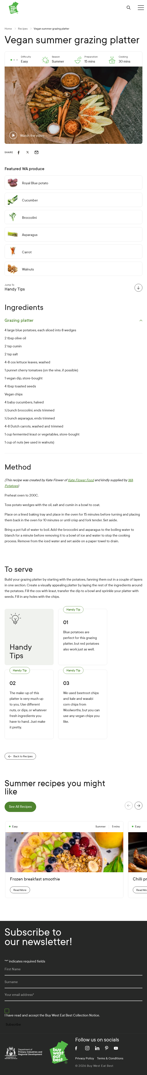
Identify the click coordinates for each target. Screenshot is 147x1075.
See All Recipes (20, 807)
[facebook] (77, 1048)
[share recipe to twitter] (30, 152)
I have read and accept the (52, 1015)
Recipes (23, 28)
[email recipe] (39, 152)
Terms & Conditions (110, 1058)
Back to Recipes (23, 756)
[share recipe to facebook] (22, 152)
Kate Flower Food (81, 480)
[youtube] (116, 1048)
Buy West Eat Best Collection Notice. (72, 1015)
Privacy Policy (84, 1058)
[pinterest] (106, 1048)
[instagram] (87, 1048)
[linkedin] (97, 1048)
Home (8, 28)
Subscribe (13, 1025)
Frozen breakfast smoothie (35, 879)
